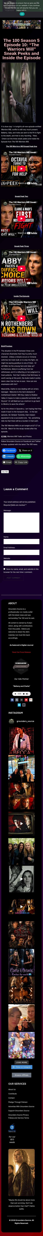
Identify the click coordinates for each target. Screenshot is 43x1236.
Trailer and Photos (19, 436)
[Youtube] (26, 699)
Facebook (27, 441)
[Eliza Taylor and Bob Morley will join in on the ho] (21, 879)
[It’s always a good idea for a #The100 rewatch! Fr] (21, 823)
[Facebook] (12, 699)
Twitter (37, 441)
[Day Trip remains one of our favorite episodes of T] (21, 796)
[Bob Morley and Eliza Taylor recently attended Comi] (21, 1045)
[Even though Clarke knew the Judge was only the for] (21, 906)
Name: (6, 537)
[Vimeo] (19, 704)
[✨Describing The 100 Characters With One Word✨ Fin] (21, 740)
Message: (7, 510)
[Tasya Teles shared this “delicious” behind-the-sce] (21, 1017)
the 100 (5, 472)
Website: (7, 558)
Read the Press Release (21, 652)
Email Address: (9, 547)
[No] (40, 9)
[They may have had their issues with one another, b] (21, 962)
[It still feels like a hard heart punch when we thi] (21, 934)
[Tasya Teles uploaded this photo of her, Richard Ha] (21, 768)
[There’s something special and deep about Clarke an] (21, 990)
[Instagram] (21, 699)
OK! (22, 14)
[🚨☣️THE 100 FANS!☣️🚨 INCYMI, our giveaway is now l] (21, 851)
